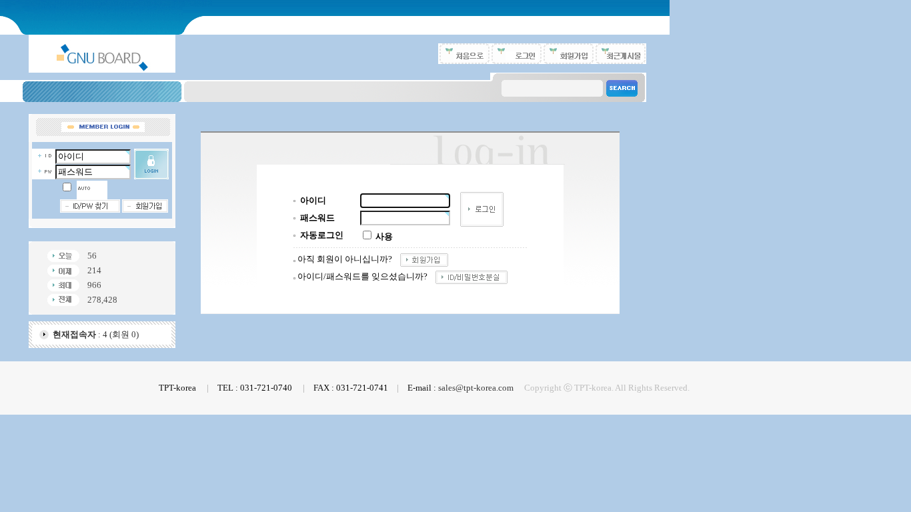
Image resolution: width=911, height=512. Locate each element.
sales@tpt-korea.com (476, 388)
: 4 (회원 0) (96, 334)
